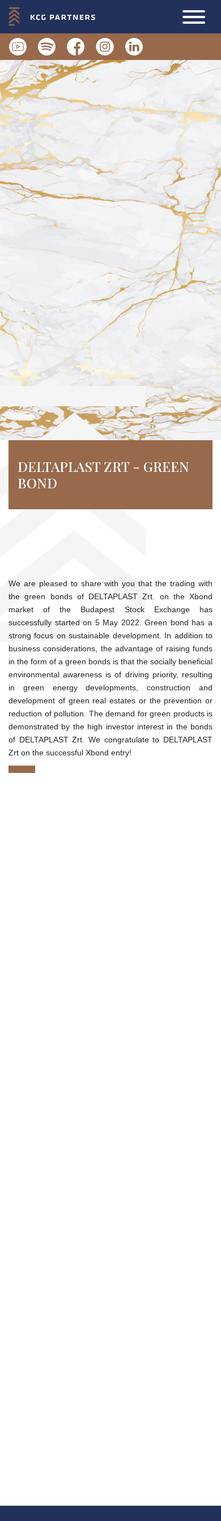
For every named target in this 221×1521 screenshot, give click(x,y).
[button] (194, 17)
